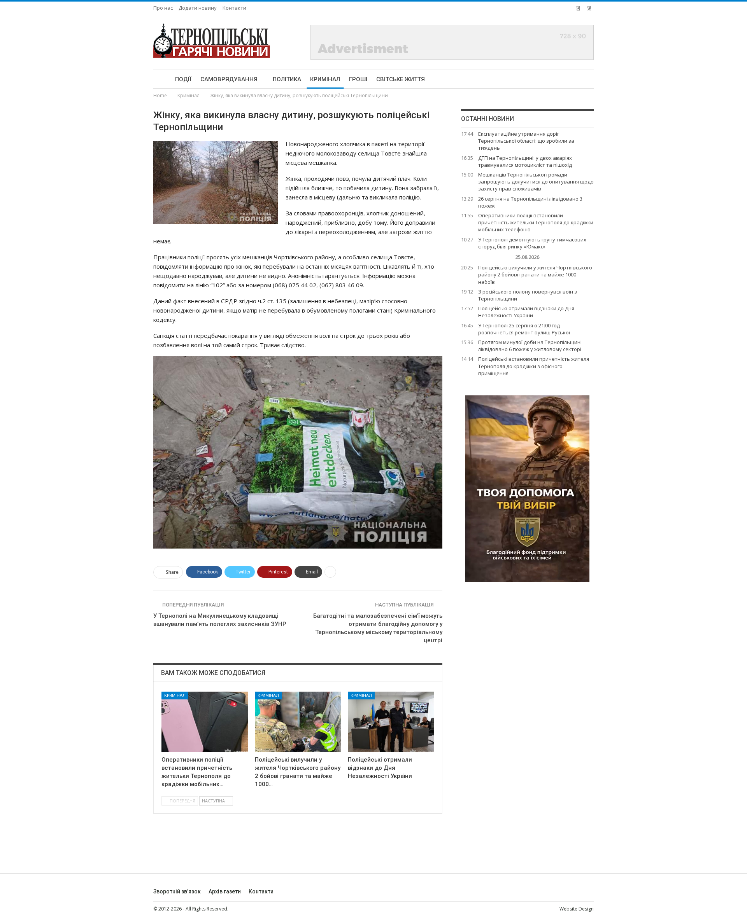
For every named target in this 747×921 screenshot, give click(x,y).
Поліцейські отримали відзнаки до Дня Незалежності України (526, 312)
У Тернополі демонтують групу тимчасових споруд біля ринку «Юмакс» (532, 243)
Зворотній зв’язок (177, 891)
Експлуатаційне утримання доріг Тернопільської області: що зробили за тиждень (526, 140)
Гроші (358, 79)
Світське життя (400, 79)
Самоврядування (229, 79)
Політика (287, 79)
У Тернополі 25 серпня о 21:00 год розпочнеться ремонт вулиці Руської (524, 329)
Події (183, 79)
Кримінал (325, 79)
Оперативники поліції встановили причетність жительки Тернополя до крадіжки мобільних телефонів (535, 222)
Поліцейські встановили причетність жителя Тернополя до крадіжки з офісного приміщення (533, 365)
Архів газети (225, 891)
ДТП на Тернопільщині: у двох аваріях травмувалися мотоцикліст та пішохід (525, 161)
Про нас (163, 7)
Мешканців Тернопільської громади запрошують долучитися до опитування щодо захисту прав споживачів (536, 181)
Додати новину (198, 7)
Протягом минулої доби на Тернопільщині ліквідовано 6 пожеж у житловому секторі (530, 346)
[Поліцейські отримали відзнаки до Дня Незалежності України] (391, 722)
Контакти (234, 7)
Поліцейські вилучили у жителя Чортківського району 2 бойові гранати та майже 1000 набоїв (535, 274)
